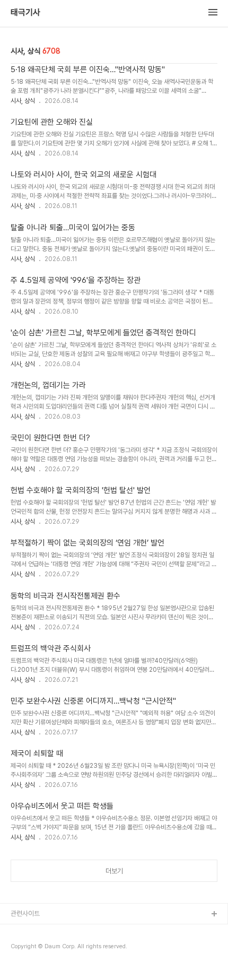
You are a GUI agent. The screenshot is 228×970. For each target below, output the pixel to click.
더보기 (114, 871)
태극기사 (25, 13)
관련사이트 (25, 913)
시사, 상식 (23, 101)
